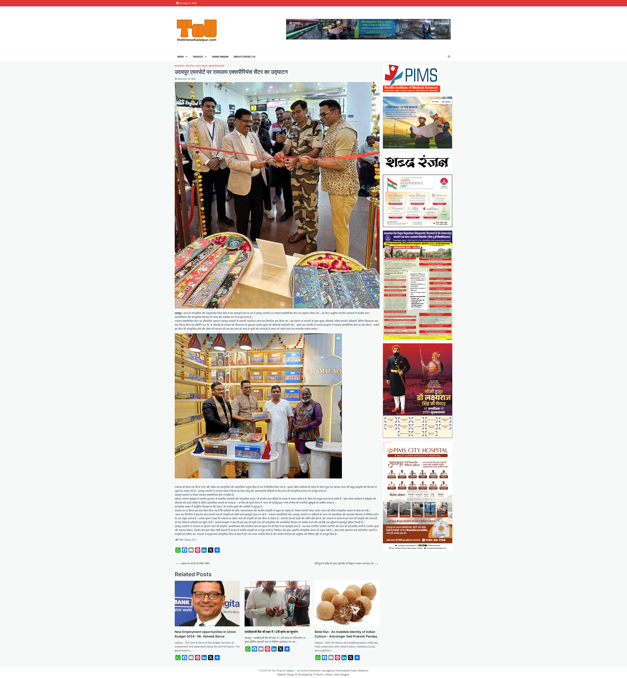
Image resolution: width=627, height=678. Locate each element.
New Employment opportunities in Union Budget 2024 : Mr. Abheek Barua (205, 634)
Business (179, 66)
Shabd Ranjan (220, 57)
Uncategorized (216, 66)
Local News (201, 66)
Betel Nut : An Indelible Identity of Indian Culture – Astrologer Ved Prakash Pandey (346, 634)
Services (198, 57)
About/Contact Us (244, 57)
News (180, 57)
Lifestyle (189, 66)
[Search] (449, 56)
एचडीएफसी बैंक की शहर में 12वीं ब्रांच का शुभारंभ (271, 632)
